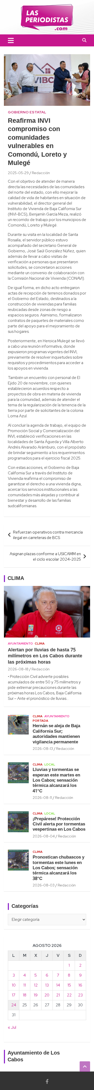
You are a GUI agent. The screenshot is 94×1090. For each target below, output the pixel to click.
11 (24, 985)
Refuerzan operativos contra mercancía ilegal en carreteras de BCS (48, 535)
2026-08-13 (43, 748)
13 (47, 985)
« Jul (12, 1027)
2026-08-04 (44, 836)
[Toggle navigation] (11, 40)
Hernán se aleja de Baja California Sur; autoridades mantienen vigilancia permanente (56, 734)
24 (13, 1005)
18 (24, 995)
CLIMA (16, 578)
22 (69, 995)
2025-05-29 (18, 172)
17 (13, 995)
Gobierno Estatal (27, 112)
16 (80, 985)
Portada (40, 721)
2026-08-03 (44, 885)
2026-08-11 (42, 797)
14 (58, 985)
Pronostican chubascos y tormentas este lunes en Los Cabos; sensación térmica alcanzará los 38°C (58, 868)
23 (80, 995)
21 (58, 995)
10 (14, 985)
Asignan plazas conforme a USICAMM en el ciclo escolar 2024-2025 (45, 556)
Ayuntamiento (20, 643)
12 (36, 985)
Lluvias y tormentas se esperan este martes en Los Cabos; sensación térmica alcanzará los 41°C (56, 780)
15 (69, 985)
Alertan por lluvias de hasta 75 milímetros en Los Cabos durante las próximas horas (45, 656)
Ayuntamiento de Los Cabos (34, 1056)
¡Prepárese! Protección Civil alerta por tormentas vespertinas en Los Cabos (59, 824)
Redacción (41, 172)
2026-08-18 (18, 669)
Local (49, 764)
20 (46, 995)
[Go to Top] (85, 1066)
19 (36, 995)
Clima (40, 643)
